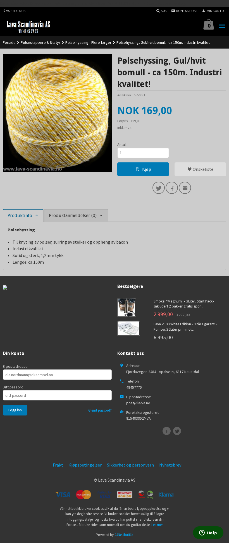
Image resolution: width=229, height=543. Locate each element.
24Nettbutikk (124, 534)
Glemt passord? (100, 410)
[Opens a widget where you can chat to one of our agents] (208, 533)
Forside (9, 42)
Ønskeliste (202, 169)
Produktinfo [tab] (20, 215)
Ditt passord (13, 387)
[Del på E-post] (185, 188)
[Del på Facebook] (172, 188)
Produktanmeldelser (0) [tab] (73, 215)
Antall (122, 144)
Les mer (157, 524)
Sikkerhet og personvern (130, 465)
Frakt (58, 465)
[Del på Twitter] (158, 188)
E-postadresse (15, 366)
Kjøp (146, 169)
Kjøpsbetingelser (85, 465)
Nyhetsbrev (170, 465)
